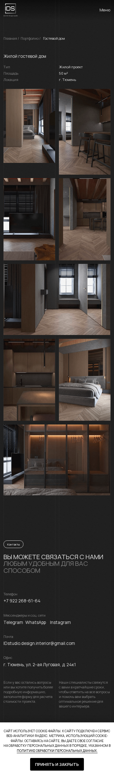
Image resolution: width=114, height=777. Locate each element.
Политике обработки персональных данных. (57, 750)
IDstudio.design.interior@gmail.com (39, 643)
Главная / (11, 38)
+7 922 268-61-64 (22, 601)
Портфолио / (31, 38)
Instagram (60, 622)
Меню (104, 10)
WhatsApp (35, 622)
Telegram (13, 622)
